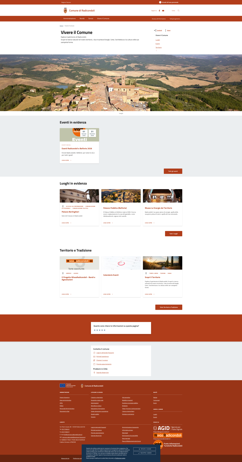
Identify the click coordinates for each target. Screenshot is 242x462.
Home (61, 26)
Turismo (93, 417)
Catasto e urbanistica (97, 397)
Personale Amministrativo (67, 409)
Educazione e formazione (98, 409)
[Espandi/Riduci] (167, 50)
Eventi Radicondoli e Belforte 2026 (77, 148)
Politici (61, 406)
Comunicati (156, 400)
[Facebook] (159, 10)
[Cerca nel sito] (178, 11)
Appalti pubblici (95, 414)
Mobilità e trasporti (127, 400)
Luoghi (155, 414)
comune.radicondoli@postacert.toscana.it (73, 437)
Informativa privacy (127, 430)
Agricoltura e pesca (96, 406)
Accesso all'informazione (159, 19)
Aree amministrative (65, 400)
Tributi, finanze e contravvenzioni (131, 409)
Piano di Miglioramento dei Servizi (131, 441)
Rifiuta (146, 449)
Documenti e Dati (64, 411)
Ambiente (125, 406)
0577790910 (65, 429)
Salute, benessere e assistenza (99, 411)
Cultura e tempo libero (128, 411)
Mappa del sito (65, 458)
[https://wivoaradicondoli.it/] (167, 435)
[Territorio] (167, 445)
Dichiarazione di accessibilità (130, 436)
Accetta (146, 453)
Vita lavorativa (126, 397)
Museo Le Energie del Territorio (158, 207)
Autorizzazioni (95, 403)
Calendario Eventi (111, 274)
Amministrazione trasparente (130, 427)
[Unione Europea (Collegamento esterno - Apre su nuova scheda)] (68, 385)
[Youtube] (162, 10)
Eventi (155, 417)
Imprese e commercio (128, 414)
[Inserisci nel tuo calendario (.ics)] (63, 273)
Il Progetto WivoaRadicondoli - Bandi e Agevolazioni (78, 278)
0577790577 (65, 432)
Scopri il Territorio (152, 277)
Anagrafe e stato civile (97, 400)
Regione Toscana (66, 2)
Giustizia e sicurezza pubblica (130, 403)
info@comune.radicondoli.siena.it (73, 435)
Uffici (61, 403)
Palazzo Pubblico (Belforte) (115, 207)
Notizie (155, 397)
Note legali (125, 433)
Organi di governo (64, 397)
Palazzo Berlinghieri (70, 211)
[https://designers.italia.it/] (167, 428)
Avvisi (155, 403)
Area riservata (126, 438)
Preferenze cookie (120, 458)
